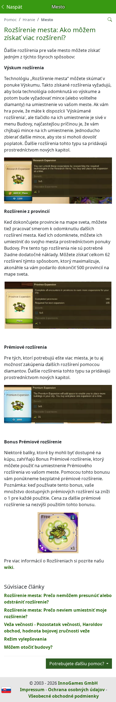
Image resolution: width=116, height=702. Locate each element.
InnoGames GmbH (78, 683)
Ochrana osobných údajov (76, 690)
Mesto (47, 19)
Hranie (29, 19)
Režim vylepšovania (25, 639)
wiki (8, 567)
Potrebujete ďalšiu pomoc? (77, 664)
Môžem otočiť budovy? (28, 647)
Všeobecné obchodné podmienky (63, 696)
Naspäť (13, 7)
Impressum (32, 690)
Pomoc (10, 19)
